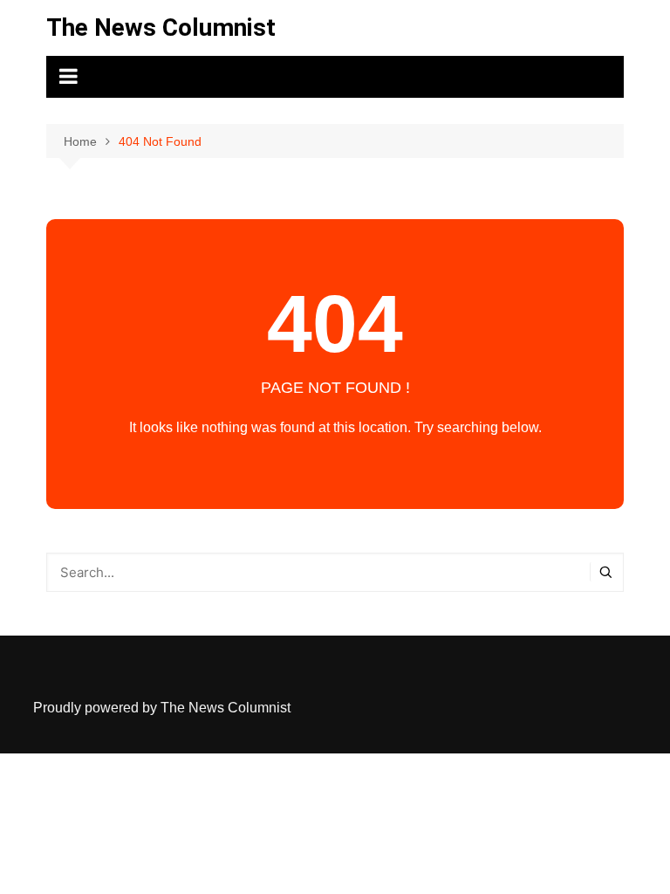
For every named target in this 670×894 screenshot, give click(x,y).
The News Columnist (161, 27)
